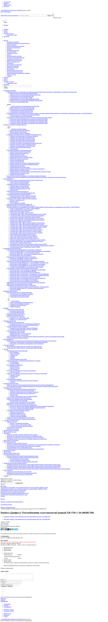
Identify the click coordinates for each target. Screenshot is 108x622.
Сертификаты (7, 607)
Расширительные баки (13, 50)
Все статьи (3, 486)
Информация (4, 601)
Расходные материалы (13, 66)
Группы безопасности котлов (15, 71)
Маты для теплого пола (13, 61)
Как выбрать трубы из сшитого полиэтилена (13, 491)
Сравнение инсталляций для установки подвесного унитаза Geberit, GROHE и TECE (24, 489)
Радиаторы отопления (13, 42)
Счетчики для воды (12, 53)
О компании (7, 604)
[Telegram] (17, 529)
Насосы (9, 54)
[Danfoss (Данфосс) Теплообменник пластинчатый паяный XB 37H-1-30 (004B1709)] (27, 516)
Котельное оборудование (13, 47)
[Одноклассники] (4, 529)
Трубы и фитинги (12, 44)
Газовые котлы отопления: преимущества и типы (14, 494)
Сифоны (9, 76)
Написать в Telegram (16, 10)
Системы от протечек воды (14, 59)
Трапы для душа (11, 74)
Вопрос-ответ (7, 613)
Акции (6, 30)
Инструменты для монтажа (14, 64)
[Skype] (15, 529)
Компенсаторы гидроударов (14, 60)
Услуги (6, 32)
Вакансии (6, 615)
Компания (3, 598)
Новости (6, 29)
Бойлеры (9, 49)
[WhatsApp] (13, 529)
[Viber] (10, 529)
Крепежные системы (12, 67)
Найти (5, 87)
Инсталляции (10, 69)
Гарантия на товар (12, 35)
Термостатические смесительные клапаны (18, 73)
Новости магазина (7, 481)
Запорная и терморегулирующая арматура (18, 43)
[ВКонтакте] (2, 529)
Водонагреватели (11, 52)
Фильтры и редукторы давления (15, 57)
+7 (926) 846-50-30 (6, 10)
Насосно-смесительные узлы (14, 70)
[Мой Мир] (6, 529)
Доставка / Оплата (9, 33)
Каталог (6, 25)
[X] (8, 529)
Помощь (3, 600)
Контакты (6, 36)
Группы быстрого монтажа (14, 56)
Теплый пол (10, 63)
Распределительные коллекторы (15, 46)
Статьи (6, 616)
